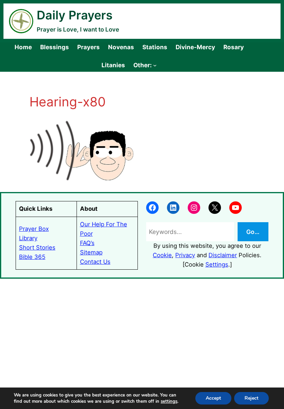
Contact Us (95, 261)
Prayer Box (34, 228)
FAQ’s (87, 243)
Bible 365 (32, 256)
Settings (216, 264)
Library (28, 238)
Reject (251, 398)
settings (169, 401)
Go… (252, 231)
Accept (213, 398)
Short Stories (37, 247)
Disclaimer (222, 255)
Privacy (185, 255)
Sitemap (91, 252)
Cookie (162, 255)
